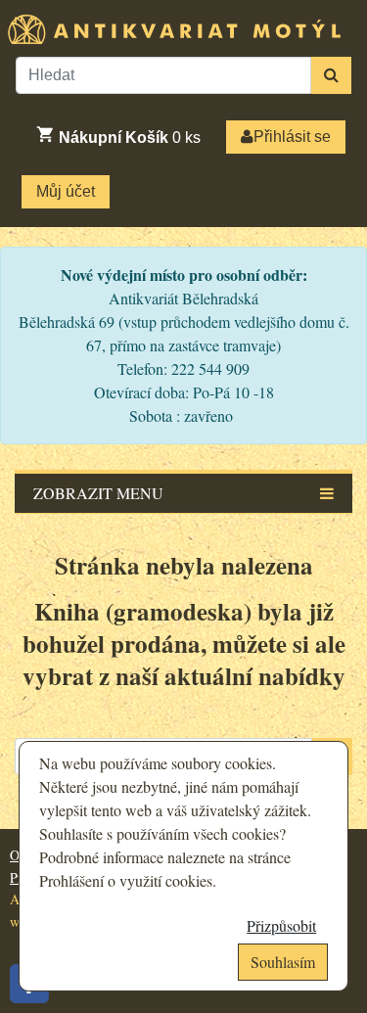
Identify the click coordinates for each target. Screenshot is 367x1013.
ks (130, 137)
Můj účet (65, 191)
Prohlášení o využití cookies (125, 880)
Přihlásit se (292, 136)
